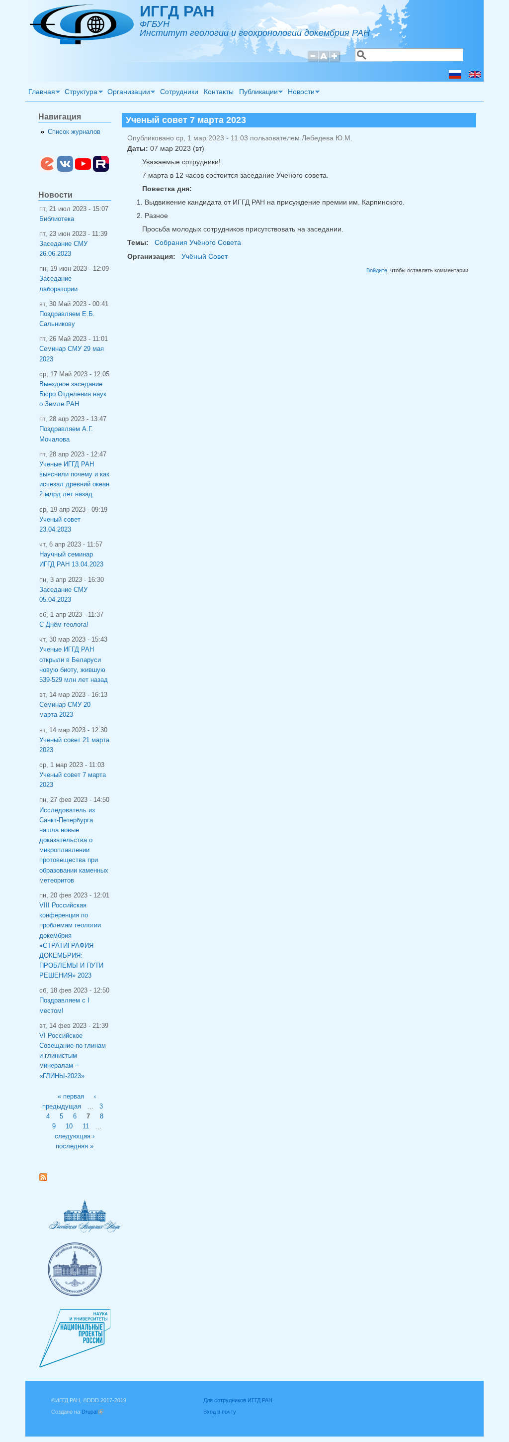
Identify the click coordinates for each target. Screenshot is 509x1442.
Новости (300, 93)
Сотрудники (179, 92)
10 (69, 1126)
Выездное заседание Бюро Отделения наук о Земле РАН (72, 394)
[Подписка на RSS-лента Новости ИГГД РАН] (47, 1179)
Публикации (257, 93)
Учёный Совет (204, 256)
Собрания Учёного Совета (198, 242)
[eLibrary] (47, 169)
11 (86, 1126)
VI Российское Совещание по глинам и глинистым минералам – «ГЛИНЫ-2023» (72, 1056)
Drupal (92, 1412)
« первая (71, 1096)
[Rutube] (101, 169)
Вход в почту (219, 1412)
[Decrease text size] (312, 60)
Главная (40, 93)
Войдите (376, 270)
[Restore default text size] (324, 60)
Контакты (219, 92)
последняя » (74, 1146)
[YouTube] (83, 169)
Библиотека (56, 219)
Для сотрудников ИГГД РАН (237, 1400)
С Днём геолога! (63, 624)
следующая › (74, 1136)
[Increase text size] (335, 60)
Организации (127, 93)
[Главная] (82, 42)
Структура (80, 93)
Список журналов (74, 131)
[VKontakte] (65, 169)
